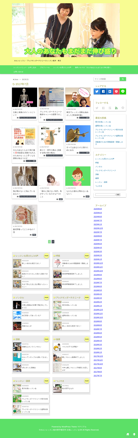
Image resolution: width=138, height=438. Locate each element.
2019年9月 (98, 275)
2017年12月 (98, 356)
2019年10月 (98, 271)
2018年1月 (98, 352)
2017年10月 (98, 364)
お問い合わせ (18, 72)
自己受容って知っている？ (31, 315)
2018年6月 (98, 333)
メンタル (98, 167)
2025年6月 (98, 213)
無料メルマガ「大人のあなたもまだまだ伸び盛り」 (93, 67)
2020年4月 (98, 248)
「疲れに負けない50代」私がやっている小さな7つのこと (51, 194)
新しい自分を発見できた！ (31, 263)
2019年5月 (98, 290)
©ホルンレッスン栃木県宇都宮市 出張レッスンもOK (60, 430)
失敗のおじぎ (27, 326)
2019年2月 (98, 302)
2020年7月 (98, 240)
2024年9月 (98, 217)
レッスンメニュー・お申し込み (25, 67)
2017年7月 (25, 79)
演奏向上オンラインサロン (31, 347)
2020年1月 (98, 259)
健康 (61, 199)
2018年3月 (98, 345)
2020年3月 (98, 252)
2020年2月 (98, 255)
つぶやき (98, 186)
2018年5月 (98, 337)
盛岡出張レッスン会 (69, 315)
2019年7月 (98, 283)
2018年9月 (98, 321)
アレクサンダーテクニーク (27, 117)
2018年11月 (98, 314)
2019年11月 (98, 267)
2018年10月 (98, 317)
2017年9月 (98, 368)
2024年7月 (98, 220)
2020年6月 (98, 244)
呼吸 (34, 235)
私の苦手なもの (68, 388)
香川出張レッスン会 (69, 305)
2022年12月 (98, 228)
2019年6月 (98, 286)
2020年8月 (98, 236)
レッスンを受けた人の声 (62, 67)
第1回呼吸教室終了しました (72, 284)
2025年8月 (98, 209)
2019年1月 (98, 306)
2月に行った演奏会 (29, 368)
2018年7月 (98, 329)
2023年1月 (98, 224)
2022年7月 (98, 232)
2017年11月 (98, 360)
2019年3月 (98, 298)
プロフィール (45, 67)
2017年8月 (98, 372)
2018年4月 (98, 341)
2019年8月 (98, 279)
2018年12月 (98, 310)
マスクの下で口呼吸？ (70, 347)
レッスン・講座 (84, 117)
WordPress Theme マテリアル (74, 427)
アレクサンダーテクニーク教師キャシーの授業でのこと (51, 114)
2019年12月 (98, 263)
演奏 (97, 174)
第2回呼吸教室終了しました (72, 274)
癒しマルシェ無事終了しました (73, 357)
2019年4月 (98, 294)
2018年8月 (98, 325)
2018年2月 (98, 348)
